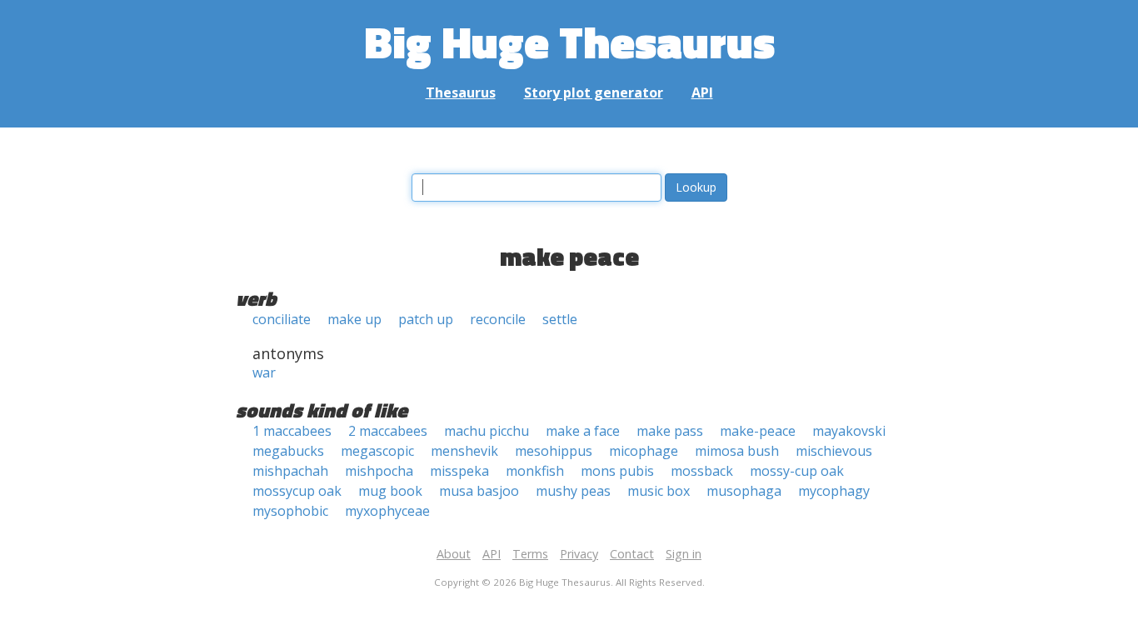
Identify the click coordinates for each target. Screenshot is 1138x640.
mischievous (834, 451)
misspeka (459, 471)
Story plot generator (593, 92)
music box (658, 491)
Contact (632, 554)
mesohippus (553, 451)
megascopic (377, 451)
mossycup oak (297, 491)
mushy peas (573, 491)
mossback (702, 471)
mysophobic (290, 511)
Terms (530, 554)
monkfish (535, 471)
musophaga (743, 491)
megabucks (288, 451)
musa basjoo (479, 491)
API (702, 92)
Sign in (683, 554)
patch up (425, 319)
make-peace (758, 431)
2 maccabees (387, 431)
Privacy (579, 554)
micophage (643, 451)
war (264, 372)
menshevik (464, 451)
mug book (390, 491)
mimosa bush (737, 451)
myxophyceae (387, 511)
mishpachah (290, 471)
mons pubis (617, 471)
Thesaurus (461, 92)
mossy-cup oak (797, 471)
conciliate (281, 319)
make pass (669, 431)
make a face (583, 431)
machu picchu (486, 431)
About (454, 554)
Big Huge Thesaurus (569, 41)
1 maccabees (292, 431)
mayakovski (849, 431)
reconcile (498, 319)
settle (559, 319)
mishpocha (379, 471)
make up (354, 319)
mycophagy (834, 491)
